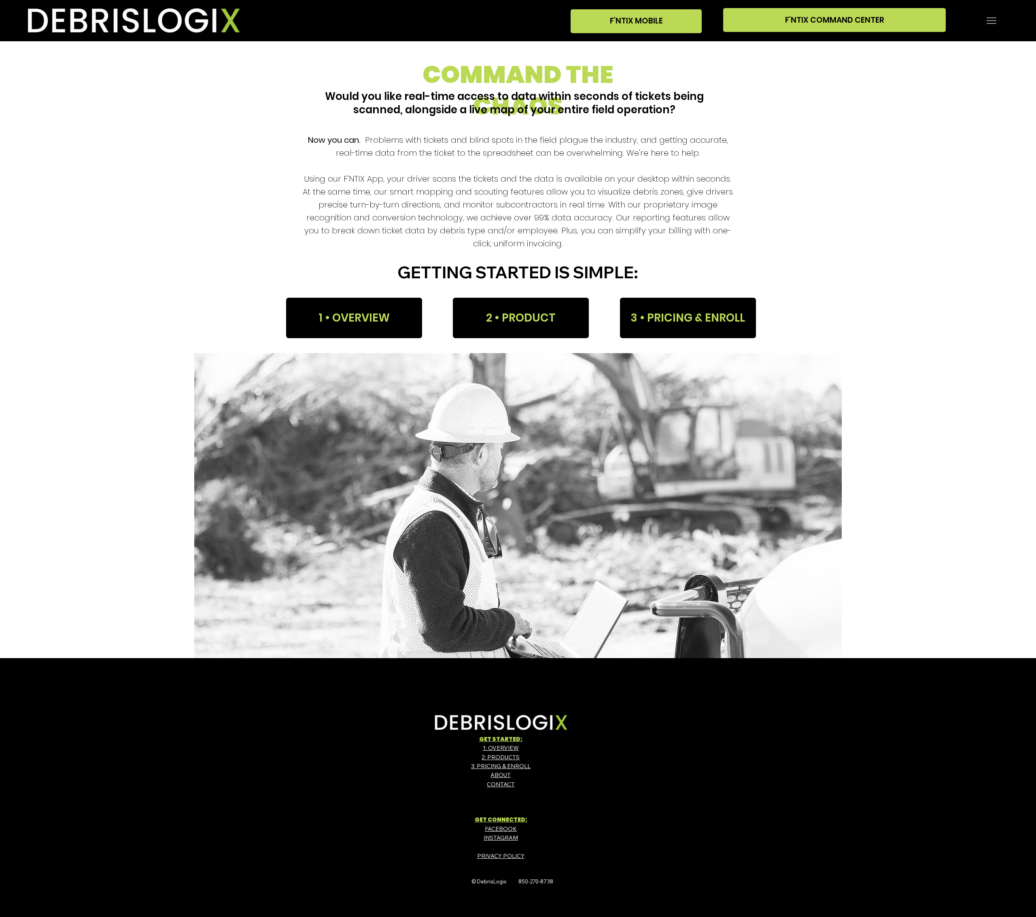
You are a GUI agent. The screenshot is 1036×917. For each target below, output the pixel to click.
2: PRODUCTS (501, 757)
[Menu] (991, 20)
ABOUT (500, 775)
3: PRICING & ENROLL (501, 766)
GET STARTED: (500, 739)
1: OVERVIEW (501, 748)
